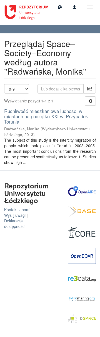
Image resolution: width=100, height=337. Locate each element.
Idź (89, 89)
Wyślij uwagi (15, 215)
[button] (60, 7)
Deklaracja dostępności (14, 223)
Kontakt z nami (17, 209)
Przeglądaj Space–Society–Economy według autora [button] (48, 29)
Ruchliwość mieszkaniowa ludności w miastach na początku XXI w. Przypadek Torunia (46, 116)
